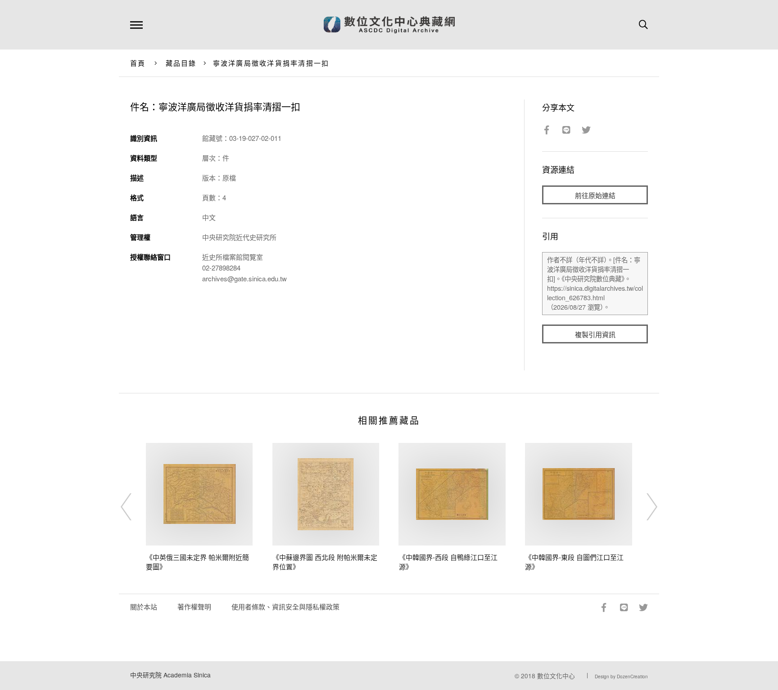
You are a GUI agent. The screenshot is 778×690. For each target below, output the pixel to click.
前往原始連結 (595, 195)
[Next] (643, 506)
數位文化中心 (556, 675)
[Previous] (134, 506)
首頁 (138, 63)
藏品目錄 (181, 63)
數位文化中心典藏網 (389, 24)
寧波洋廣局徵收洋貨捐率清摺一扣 (271, 63)
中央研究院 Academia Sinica (170, 674)
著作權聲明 (194, 606)
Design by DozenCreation (621, 676)
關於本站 (143, 606)
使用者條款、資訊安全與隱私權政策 (285, 606)
